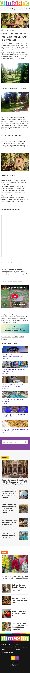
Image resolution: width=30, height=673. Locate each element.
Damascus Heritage (7, 652)
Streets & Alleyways (21, 647)
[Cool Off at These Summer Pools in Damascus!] (23, 535)
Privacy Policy (15, 669)
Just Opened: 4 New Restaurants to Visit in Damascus (9, 522)
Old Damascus (5, 644)
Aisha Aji (6, 30)
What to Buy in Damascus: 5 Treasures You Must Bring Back (15, 430)
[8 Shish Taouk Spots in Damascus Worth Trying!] (6, 613)
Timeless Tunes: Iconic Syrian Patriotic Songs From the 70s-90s (15, 415)
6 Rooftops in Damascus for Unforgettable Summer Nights (12, 355)
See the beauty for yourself (10, 209)
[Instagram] (13, 658)
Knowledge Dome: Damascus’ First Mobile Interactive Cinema (9, 494)
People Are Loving (9, 344)
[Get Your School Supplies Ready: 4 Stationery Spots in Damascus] (6, 588)
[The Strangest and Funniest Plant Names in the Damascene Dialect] (15, 564)
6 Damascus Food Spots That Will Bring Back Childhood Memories (20, 626)
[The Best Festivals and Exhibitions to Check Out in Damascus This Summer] (23, 508)
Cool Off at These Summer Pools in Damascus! (13, 400)
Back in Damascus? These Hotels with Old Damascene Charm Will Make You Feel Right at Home (14, 482)
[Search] (26, 442)
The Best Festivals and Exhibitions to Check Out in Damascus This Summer (9, 508)
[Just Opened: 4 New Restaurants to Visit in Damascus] (23, 522)
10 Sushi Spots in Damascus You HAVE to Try (20, 601)
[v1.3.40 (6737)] (15, 638)
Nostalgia (13, 9)
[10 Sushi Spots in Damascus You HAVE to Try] (6, 600)
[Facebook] (17, 658)
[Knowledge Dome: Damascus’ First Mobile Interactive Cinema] (23, 494)
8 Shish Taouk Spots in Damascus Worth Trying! (19, 613)
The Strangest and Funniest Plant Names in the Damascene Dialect (15, 577)
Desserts (17, 649)
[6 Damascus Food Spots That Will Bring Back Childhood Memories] (6, 626)
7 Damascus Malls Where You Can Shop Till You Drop (13, 370)
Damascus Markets (7, 647)
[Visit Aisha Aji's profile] (2, 30)
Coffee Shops (19, 644)
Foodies (21, 9)
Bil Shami (4, 9)
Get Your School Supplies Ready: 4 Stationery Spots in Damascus (13, 385)
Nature (9, 330)
